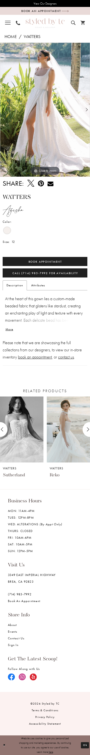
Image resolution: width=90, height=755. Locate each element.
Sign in (13, 645)
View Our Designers (45, 3)
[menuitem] (7, 22)
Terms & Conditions (45, 710)
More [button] (9, 329)
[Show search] (73, 22)
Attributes (38, 285)
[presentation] (21, 430)
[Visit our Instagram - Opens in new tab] (22, 677)
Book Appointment (45, 262)
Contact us (16, 638)
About (12, 625)
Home (11, 36)
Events (13, 632)
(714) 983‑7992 (19, 594)
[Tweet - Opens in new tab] (30, 183)
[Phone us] (18, 22)
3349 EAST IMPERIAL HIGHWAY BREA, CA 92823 (32, 578)
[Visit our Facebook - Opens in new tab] (11, 677)
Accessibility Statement (45, 724)
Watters (32, 36)
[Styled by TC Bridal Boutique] (45, 23)
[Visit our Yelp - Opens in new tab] (33, 677)
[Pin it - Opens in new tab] (41, 183)
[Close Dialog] (4, 745)
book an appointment (35, 357)
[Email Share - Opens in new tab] (51, 183)
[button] (7, 22)
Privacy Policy (44, 717)
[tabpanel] (45, 110)
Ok (85, 745)
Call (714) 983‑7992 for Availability (45, 273)
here (51, 752)
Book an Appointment (24, 601)
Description (14, 285)
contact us (66, 357)
